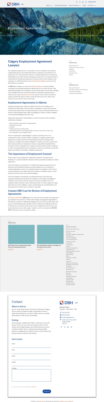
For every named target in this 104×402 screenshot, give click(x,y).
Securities (68, 273)
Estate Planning (69, 254)
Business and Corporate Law (76, 67)
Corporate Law (69, 244)
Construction (69, 243)
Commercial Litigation (71, 237)
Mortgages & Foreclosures (72, 264)
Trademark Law (69, 236)
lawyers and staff (16, 197)
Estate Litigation (70, 252)
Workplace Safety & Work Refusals (78, 89)
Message (14, 368)
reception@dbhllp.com (68, 317)
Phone (13, 356)
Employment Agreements (75, 93)
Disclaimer (34, 386)
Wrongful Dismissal (74, 87)
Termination (69, 275)
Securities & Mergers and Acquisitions (75, 234)
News (84, 5)
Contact (91, 5)
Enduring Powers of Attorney (73, 251)
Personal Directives (70, 267)
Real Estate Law (73, 73)
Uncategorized (69, 278)
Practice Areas (74, 5)
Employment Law (13, 24)
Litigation (71, 69)
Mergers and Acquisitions (72, 263)
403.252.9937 (92, 2)
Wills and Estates (70, 279)
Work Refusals (69, 281)
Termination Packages (75, 91)
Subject (14, 362)
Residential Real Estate (71, 271)
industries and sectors (28, 94)
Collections (68, 261)
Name (13, 343)
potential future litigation (38, 81)
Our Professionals (61, 5)
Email (13, 350)
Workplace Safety (70, 283)
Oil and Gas (72, 71)
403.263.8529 (66, 315)
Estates (71, 74)
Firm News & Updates (71, 257)
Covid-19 (68, 246)
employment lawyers (36, 86)
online (40, 208)
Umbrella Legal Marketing (66, 401)
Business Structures (70, 231)
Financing (68, 232)
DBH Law (41, 401)
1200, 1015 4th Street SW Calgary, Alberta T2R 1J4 (69, 321)
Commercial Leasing (70, 241)
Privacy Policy (27, 386)
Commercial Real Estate (71, 239)
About (48, 5)
